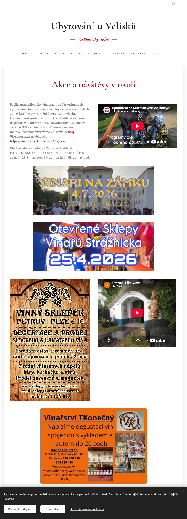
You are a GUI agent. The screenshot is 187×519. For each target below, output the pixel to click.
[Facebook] (173, 4)
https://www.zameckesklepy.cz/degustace (38, 141)
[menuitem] (28, 54)
